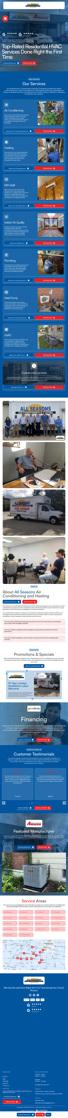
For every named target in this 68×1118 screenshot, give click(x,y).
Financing (5, 1081)
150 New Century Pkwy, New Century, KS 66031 (48, 1093)
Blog (4, 1079)
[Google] (30, 995)
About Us (5, 1083)
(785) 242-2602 (39, 1100)
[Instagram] (37, 995)
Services (5, 1076)
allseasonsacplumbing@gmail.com (45, 1103)
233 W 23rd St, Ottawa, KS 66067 (44, 1091)
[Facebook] (34, 995)
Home (4, 1074)
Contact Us (6, 1085)
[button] (48, 1115)
